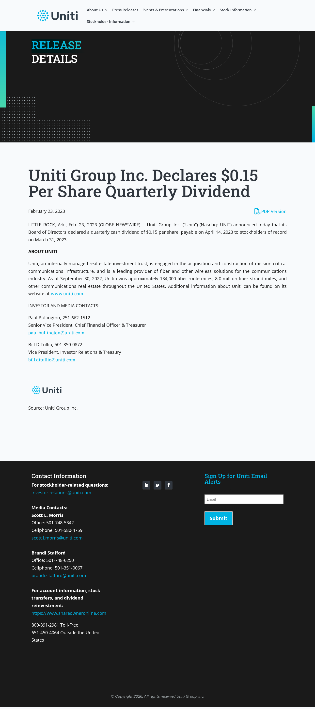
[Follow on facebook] (169, 485)
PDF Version (274, 211)
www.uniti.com (67, 293)
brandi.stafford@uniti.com (59, 575)
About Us (95, 10)
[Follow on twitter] (157, 485)
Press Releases (125, 10)
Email (222, 490)
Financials (202, 10)
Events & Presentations (163, 10)
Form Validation (222, 507)
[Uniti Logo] (57, 15)
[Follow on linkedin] (146, 485)
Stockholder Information (108, 22)
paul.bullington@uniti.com (56, 333)
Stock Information (236, 10)
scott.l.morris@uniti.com (57, 538)
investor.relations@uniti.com (61, 492)
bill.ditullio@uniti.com (51, 360)
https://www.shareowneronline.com (69, 613)
